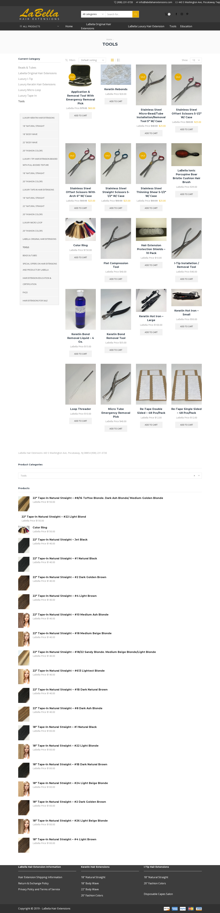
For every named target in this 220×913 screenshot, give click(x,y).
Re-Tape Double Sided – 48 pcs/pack (151, 410)
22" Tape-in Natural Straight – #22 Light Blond (54, 516)
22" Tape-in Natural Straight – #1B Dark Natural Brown (70, 689)
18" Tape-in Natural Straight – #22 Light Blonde (66, 745)
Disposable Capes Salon (158, 894)
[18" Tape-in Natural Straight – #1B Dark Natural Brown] (23, 770)
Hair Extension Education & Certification (37, 281)
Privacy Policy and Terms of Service (39, 889)
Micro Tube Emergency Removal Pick (115, 412)
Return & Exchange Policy (33, 883)
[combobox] (110, 476)
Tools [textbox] (108, 475)
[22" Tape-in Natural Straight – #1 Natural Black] (23, 564)
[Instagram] (182, 14)
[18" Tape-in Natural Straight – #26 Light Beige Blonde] (23, 826)
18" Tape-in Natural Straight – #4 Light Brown (64, 839)
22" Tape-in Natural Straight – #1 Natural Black (65, 558)
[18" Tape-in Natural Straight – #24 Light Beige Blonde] (23, 788)
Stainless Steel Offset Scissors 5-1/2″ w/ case (186, 113)
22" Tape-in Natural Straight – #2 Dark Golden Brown (69, 577)
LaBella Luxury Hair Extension (146, 26)
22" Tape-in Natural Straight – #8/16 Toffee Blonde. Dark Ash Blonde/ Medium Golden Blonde (98, 498)
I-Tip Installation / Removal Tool (186, 265)
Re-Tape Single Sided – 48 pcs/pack (186, 410)
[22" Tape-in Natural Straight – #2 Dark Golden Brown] (23, 583)
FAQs (25, 292)
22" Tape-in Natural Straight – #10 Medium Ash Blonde (71, 614)
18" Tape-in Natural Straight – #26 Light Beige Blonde (70, 820)
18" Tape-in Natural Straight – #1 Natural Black (65, 727)
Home (69, 26)
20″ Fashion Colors (33, 150)
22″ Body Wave (30, 142)
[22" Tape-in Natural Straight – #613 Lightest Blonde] (23, 676)
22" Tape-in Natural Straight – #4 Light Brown (65, 595)
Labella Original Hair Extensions (37, 73)
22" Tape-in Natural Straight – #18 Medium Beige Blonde (72, 633)
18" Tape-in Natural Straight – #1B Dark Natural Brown (70, 764)
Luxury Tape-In (27, 95)
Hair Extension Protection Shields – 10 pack (151, 249)
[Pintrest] (187, 14)
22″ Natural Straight (33, 206)
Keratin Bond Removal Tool (115, 336)
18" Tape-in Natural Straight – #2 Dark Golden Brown (69, 801)
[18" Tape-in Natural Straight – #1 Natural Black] (23, 732)
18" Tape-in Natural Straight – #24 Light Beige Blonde (70, 783)
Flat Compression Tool (116, 265)
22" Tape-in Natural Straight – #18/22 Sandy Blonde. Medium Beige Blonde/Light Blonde (94, 652)
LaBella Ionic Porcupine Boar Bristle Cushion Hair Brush (186, 176)
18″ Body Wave (30, 134)
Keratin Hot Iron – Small (186, 312)
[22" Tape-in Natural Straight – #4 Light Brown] (23, 601)
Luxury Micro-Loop (29, 90)
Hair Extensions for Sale (35, 300)
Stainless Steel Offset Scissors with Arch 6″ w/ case (80, 192)
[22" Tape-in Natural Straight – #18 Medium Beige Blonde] (23, 639)
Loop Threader (80, 409)
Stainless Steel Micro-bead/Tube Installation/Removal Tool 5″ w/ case (151, 115)
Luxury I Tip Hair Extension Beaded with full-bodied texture (40, 162)
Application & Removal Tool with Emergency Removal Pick (80, 97)
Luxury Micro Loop (32, 222)
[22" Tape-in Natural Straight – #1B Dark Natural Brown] (23, 695)
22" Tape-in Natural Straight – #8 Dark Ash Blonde (67, 708)
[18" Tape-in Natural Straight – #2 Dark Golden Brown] (23, 807)
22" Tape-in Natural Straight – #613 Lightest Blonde (69, 670)
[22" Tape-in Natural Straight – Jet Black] (23, 545)
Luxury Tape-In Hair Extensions (38, 189)
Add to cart (89, 80)
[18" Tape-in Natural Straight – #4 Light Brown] (23, 845)
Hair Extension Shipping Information (40, 877)
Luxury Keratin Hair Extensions (37, 84)
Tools (172, 26)
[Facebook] (176, 14)
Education (186, 26)
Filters (72, 60)
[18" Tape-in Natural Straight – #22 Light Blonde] (23, 751)
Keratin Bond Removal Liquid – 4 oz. (80, 338)
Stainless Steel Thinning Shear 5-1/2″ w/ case (151, 192)
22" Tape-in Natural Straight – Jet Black (60, 539)
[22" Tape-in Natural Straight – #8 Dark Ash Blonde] (23, 714)
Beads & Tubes (27, 67)
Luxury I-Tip (25, 79)
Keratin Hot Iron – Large (151, 318)
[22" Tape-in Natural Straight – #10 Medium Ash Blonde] (23, 620)
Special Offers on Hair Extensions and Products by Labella (40, 266)
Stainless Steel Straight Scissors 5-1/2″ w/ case (115, 192)
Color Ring (80, 245)
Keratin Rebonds (115, 89)
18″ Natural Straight (33, 126)
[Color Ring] (23, 530)
